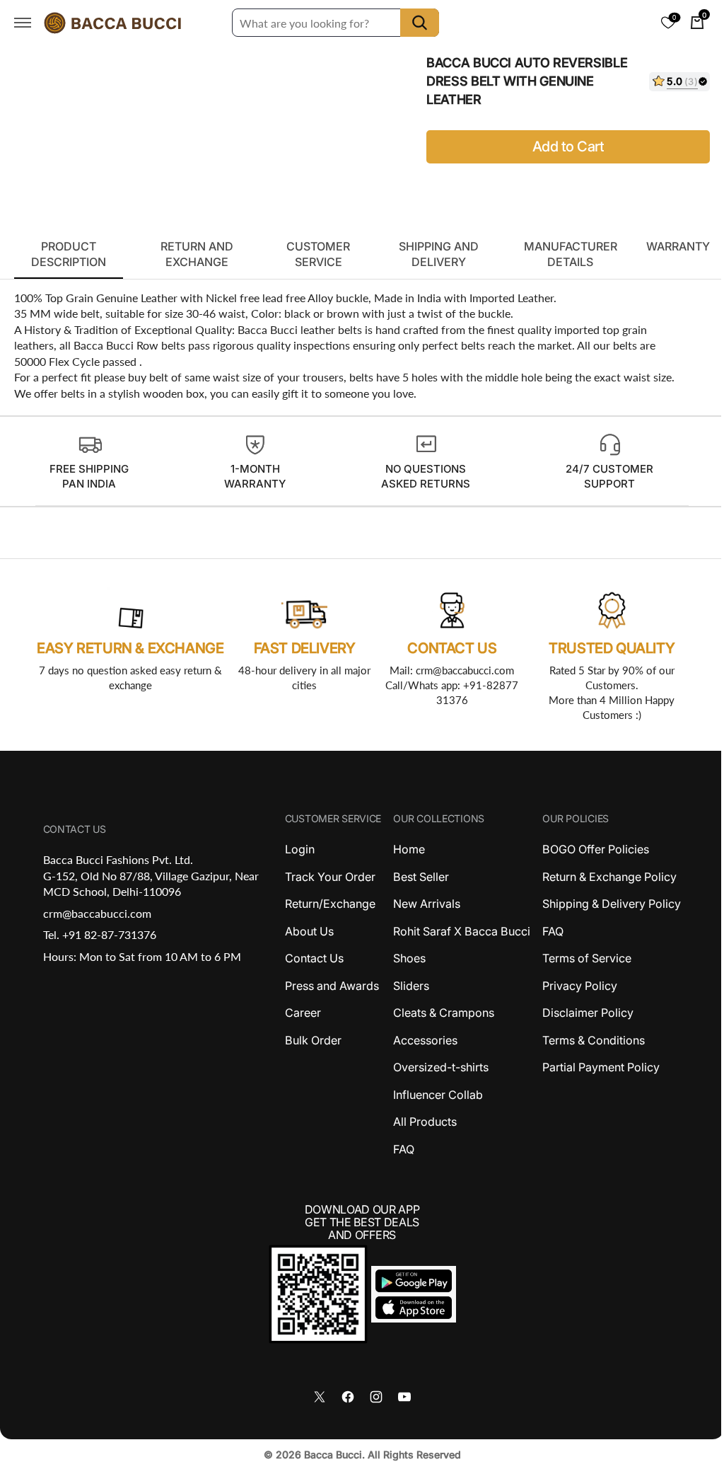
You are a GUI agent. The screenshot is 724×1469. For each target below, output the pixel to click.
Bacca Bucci (327, 1454)
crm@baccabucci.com (96, 913)
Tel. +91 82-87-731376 (98, 934)
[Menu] (22, 22)
